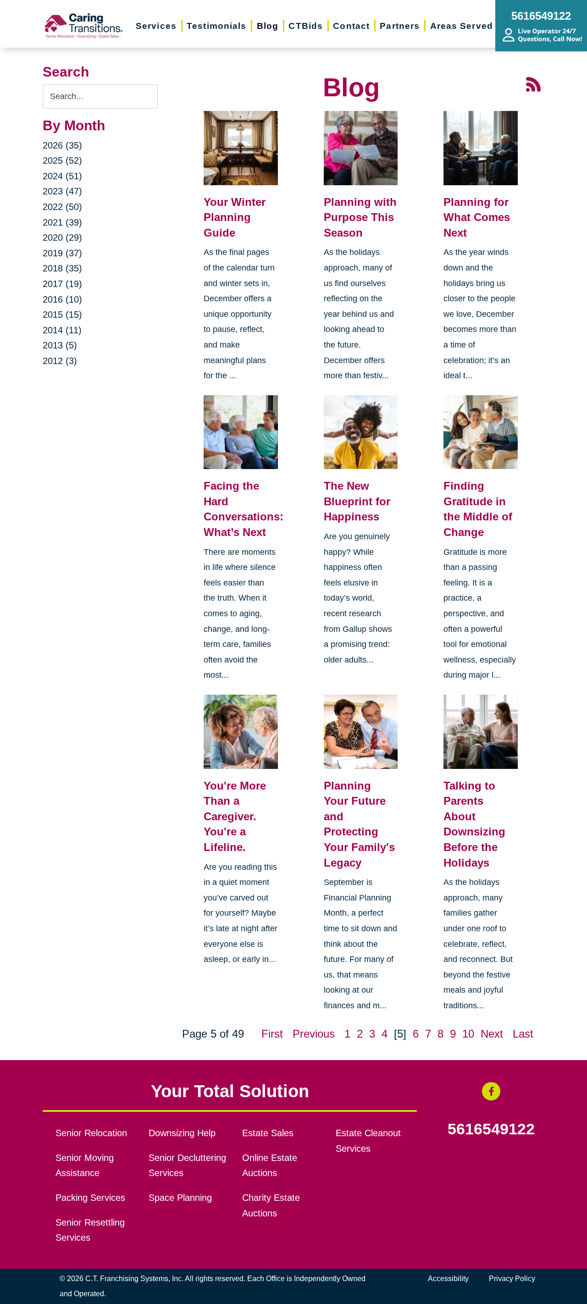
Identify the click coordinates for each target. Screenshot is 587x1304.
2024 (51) (62, 176)
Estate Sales (268, 1133)
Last (523, 1034)
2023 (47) (62, 191)
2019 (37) (62, 253)
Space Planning (180, 1198)
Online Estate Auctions (269, 1165)
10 (468, 1034)
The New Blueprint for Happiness (357, 501)
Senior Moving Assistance (84, 1165)
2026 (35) (62, 145)
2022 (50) (62, 207)
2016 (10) (62, 299)
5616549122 (491, 1129)
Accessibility (448, 1278)
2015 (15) (62, 314)
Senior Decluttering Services (187, 1165)
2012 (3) (60, 361)
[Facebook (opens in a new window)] (491, 1091)
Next (492, 1034)
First (272, 1034)
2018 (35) (62, 268)
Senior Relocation (91, 1133)
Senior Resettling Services (90, 1230)
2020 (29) (62, 237)
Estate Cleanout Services (368, 1141)
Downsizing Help (182, 1133)
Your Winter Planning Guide (235, 217)
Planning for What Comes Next (476, 217)
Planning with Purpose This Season (360, 217)
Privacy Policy (512, 1278)
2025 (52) (62, 160)
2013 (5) (60, 345)
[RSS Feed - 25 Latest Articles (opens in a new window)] (533, 83)
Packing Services (90, 1198)
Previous (314, 1034)
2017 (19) (62, 284)
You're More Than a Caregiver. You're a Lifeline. (235, 816)
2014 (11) (62, 330)
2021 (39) (62, 222)
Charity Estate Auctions (271, 1205)
